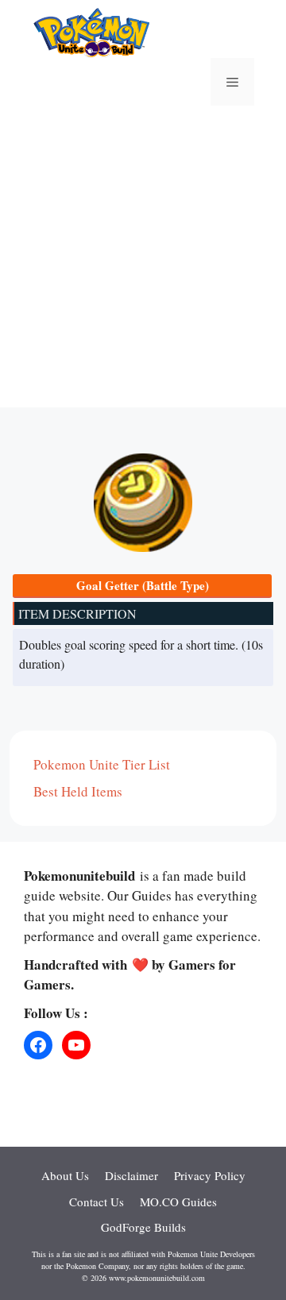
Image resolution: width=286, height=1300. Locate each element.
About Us (65, 1175)
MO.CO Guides (178, 1201)
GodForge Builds (143, 1227)
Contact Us (96, 1201)
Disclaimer (131, 1175)
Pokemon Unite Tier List (101, 764)
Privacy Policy (209, 1175)
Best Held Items (77, 791)
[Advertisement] (143, 264)
